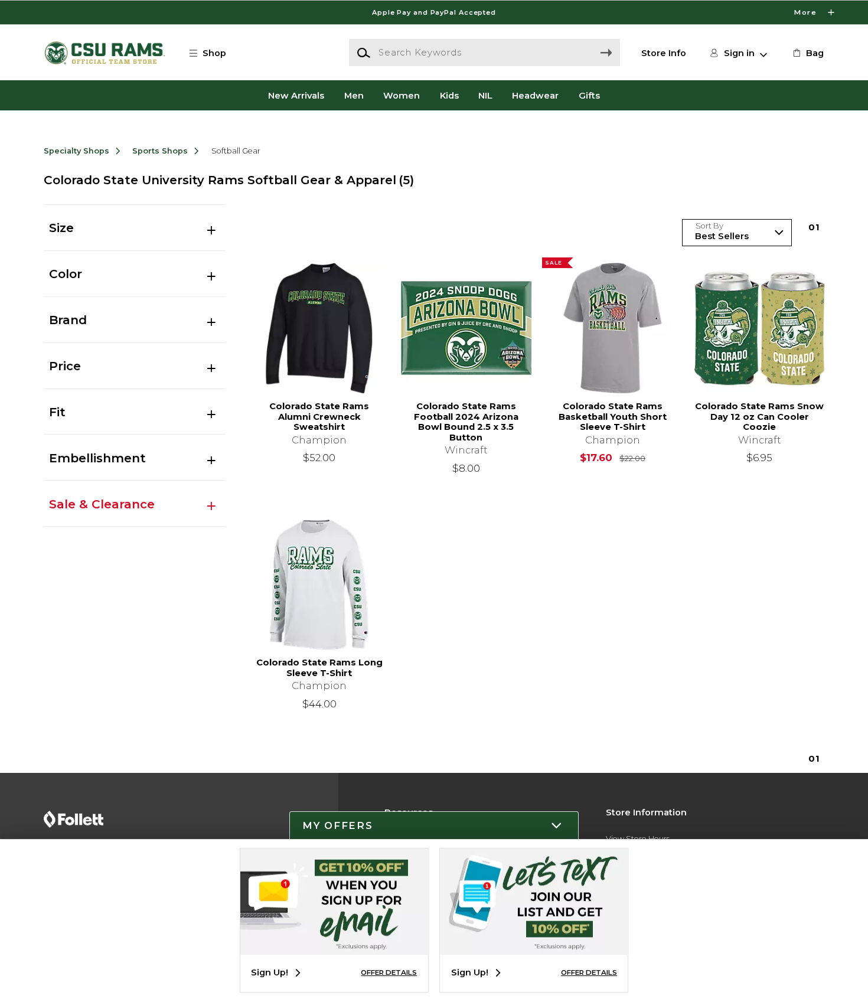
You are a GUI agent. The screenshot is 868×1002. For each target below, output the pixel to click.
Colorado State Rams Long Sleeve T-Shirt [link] (319, 668)
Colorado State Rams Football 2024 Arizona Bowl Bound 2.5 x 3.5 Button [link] (466, 422)
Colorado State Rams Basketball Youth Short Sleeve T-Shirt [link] (613, 417)
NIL (485, 95)
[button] (434, 12)
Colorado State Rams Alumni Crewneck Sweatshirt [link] (319, 417)
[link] (807, 53)
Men (354, 95)
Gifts (589, 95)
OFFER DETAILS (389, 972)
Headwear (535, 95)
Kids (449, 95)
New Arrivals (296, 95)
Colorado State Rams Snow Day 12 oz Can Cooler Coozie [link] (759, 417)
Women (401, 95)
